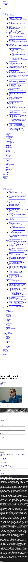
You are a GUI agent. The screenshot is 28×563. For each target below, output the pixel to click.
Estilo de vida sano (3, 358)
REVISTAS (5, 1)
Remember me (6, 465)
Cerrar (1, 561)
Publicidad (5, 3)
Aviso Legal (17, 454)
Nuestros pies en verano (3, 362)
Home (1, 357)
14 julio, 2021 (3, 382)
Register (5, 459)
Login (4, 458)
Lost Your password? (6, 466)
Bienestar (2, 360)
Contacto (5, 4)
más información (4, 477)
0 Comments (3, 384)
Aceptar (10, 477)
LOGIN (2, 473)
